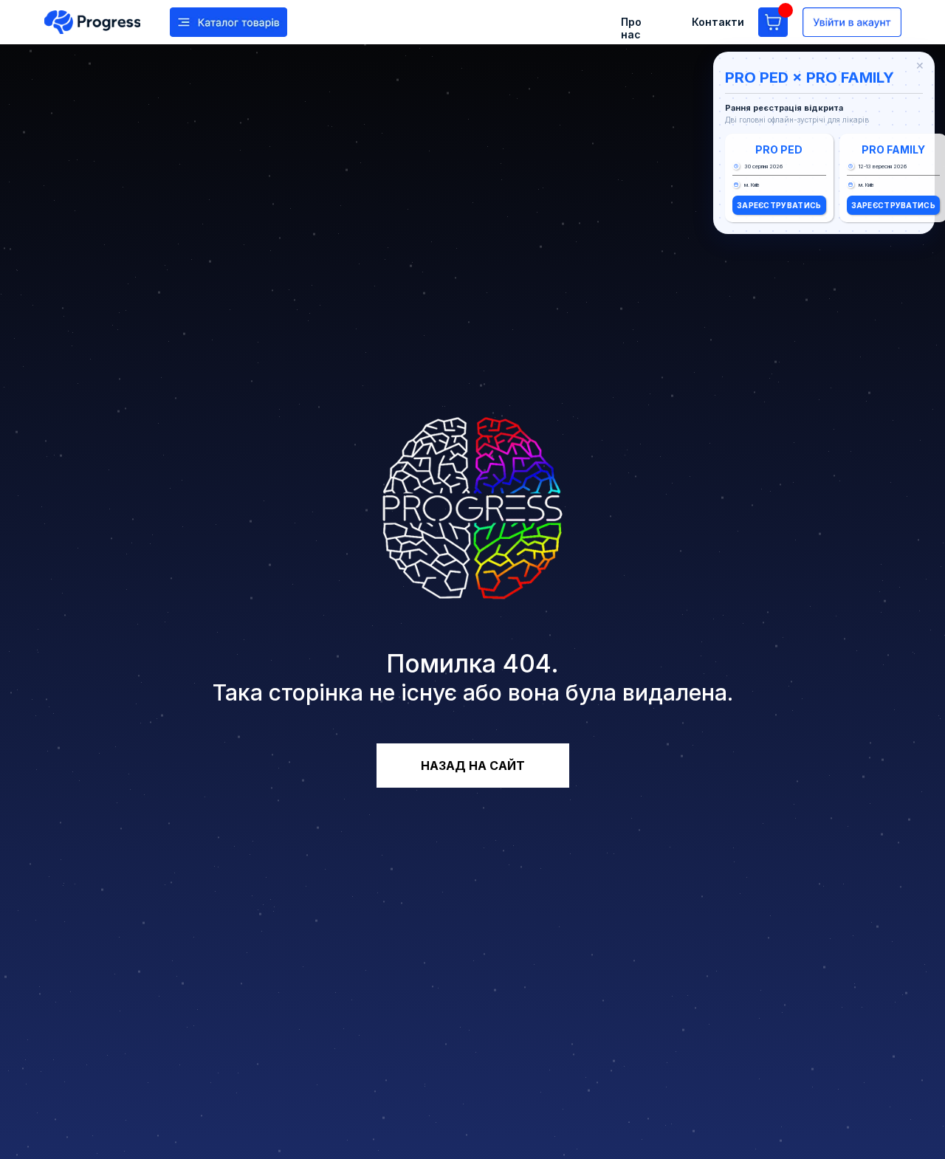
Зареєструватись (779, 205)
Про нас (631, 28)
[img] (92, 22)
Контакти (718, 22)
